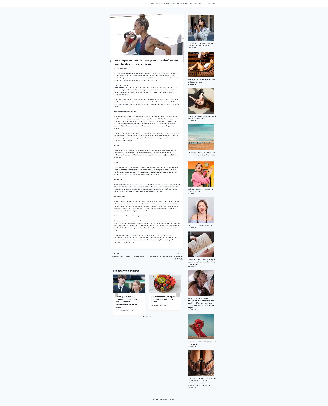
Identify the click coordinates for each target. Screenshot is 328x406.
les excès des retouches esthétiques (200, 225)
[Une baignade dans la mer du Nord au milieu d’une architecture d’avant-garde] (202, 137)
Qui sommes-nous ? (196, 3)
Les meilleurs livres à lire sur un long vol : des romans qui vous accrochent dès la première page (202, 262)
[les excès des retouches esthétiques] (202, 210)
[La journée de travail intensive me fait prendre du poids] (202, 174)
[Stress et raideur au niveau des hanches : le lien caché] (202, 326)
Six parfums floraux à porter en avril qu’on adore (127, 255)
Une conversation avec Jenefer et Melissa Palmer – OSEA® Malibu (166, 256)
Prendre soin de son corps (160, 3)
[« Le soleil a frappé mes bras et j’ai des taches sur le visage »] (202, 64)
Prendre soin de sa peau (179, 3)
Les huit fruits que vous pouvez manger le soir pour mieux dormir (164, 299)
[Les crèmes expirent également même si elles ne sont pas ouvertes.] (202, 101)
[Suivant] (178, 295)
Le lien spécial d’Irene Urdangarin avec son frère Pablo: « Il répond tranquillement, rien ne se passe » (126, 302)
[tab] (143, 316)
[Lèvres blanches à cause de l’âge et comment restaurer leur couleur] (202, 28)
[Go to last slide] (116, 295)
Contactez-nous (210, 3)
